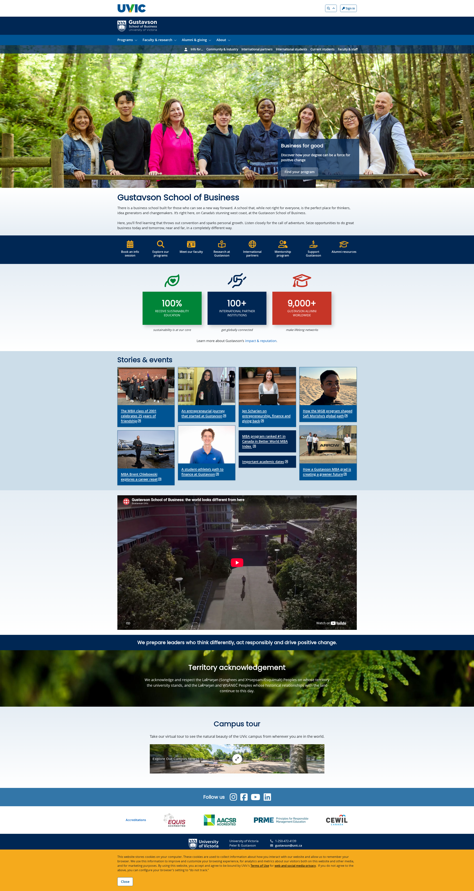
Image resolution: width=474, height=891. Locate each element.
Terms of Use (260, 866)
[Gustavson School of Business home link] (137, 25)
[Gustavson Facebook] (244, 797)
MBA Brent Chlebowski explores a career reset (139, 476)
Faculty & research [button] (157, 40)
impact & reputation (260, 341)
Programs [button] (125, 40)
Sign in (350, 8)
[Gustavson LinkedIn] (267, 797)
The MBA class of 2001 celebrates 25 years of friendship (138, 416)
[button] (331, 8)
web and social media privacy (295, 866)
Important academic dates (263, 461)
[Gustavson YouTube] (255, 797)
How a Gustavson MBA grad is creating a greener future (327, 471)
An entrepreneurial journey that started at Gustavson (203, 413)
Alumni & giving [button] (194, 40)
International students (291, 49)
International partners (257, 49)
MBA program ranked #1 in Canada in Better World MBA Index (265, 441)
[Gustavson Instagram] (233, 797)
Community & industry (222, 49)
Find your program (300, 172)
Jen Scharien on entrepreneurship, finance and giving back (266, 416)
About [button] (221, 40)
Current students (323, 49)
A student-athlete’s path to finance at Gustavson (202, 471)
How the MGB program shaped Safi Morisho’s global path (327, 413)
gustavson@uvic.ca (288, 845)
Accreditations (136, 820)
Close (125, 881)
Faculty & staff (348, 49)
